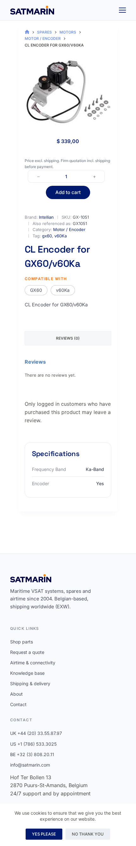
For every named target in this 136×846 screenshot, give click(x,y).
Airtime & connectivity (32, 662)
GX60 (36, 290)
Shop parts (21, 641)
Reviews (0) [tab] (68, 338)
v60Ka (60, 235)
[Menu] (122, 10)
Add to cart (68, 192)
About (16, 694)
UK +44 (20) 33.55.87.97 (36, 733)
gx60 (47, 235)
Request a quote (27, 652)
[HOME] (27, 32)
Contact (18, 704)
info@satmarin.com (30, 765)
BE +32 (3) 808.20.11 (32, 754)
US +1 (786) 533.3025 (33, 744)
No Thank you (88, 834)
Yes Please (44, 834)
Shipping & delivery (30, 683)
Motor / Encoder (69, 229)
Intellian (46, 217)
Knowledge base (27, 673)
